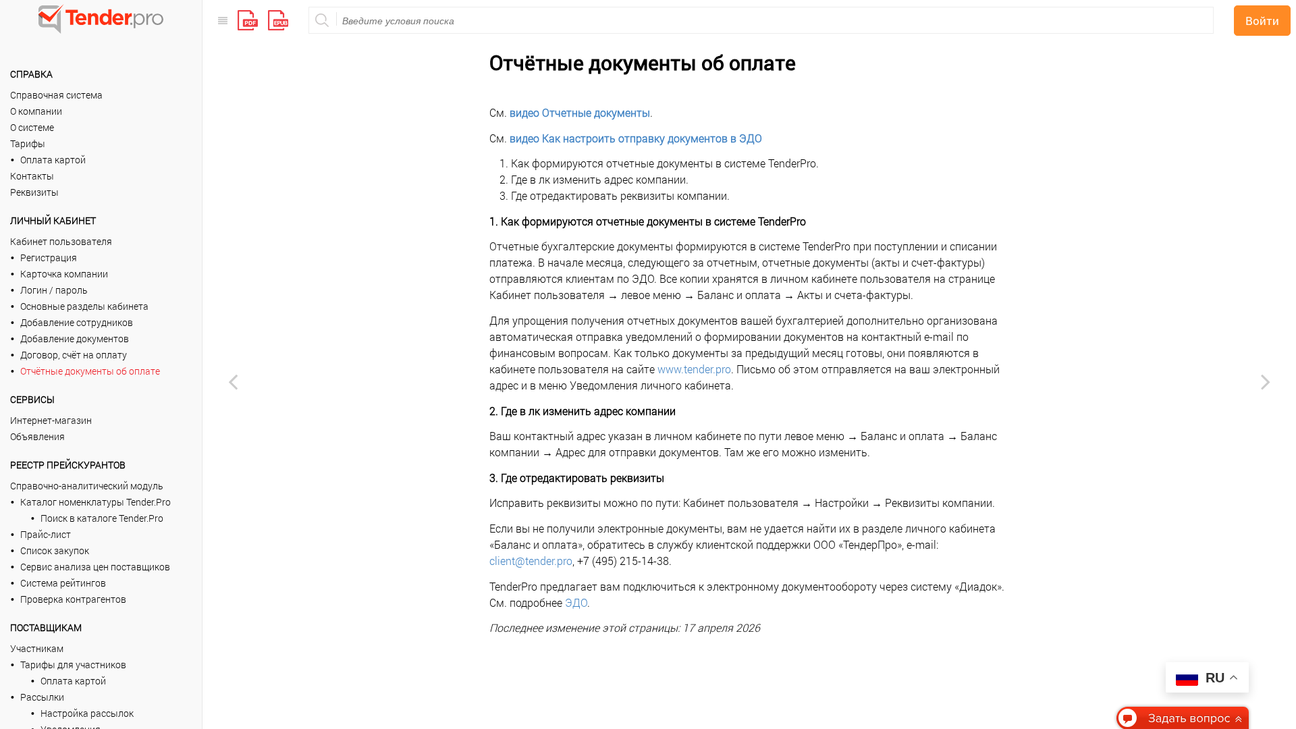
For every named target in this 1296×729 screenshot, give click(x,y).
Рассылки (42, 697)
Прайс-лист (45, 534)
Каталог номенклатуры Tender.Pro (95, 501)
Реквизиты (34, 192)
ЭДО (576, 602)
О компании (36, 111)
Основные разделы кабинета (84, 306)
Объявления (37, 436)
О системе (32, 127)
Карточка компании (64, 273)
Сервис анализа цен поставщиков (95, 566)
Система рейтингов (63, 582)
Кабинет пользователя (61, 241)
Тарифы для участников (73, 664)
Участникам (36, 648)
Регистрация (48, 257)
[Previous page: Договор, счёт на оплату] (232, 381)
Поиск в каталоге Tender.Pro (101, 518)
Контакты (32, 175)
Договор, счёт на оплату (73, 354)
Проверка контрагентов (73, 599)
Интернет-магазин (51, 420)
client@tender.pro (530, 561)
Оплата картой (53, 159)
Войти (1262, 20)
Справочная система (56, 94)
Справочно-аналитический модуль (86, 485)
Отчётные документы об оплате (90, 370)
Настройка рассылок (87, 713)
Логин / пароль (54, 290)
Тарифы (27, 143)
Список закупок (54, 550)
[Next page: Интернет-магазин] (1265, 381)
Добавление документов (74, 338)
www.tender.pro (694, 369)
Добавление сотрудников (76, 322)
